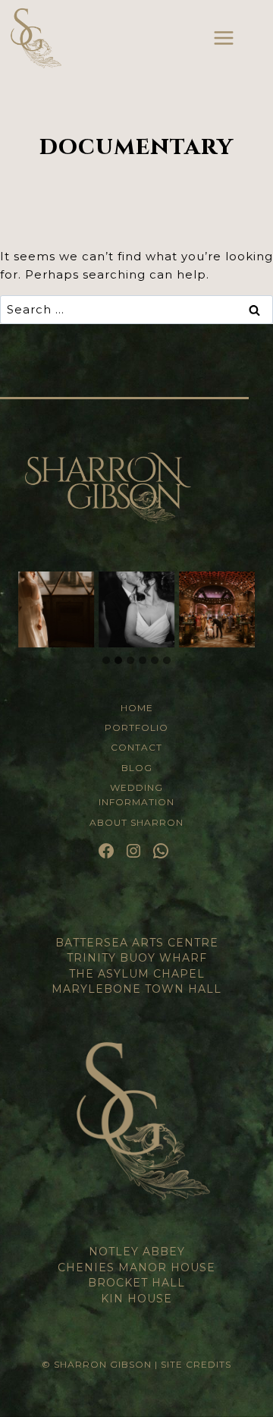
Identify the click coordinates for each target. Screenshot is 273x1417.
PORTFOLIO (136, 727)
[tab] (106, 660)
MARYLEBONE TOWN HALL (136, 989)
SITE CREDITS (196, 1364)
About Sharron (136, 822)
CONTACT (136, 747)
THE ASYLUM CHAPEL (137, 974)
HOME (137, 707)
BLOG (136, 767)
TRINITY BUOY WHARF (137, 958)
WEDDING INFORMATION (136, 795)
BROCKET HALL (136, 1282)
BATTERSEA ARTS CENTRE (136, 942)
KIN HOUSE (136, 1298)
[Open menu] (223, 37)
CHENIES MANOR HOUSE (136, 1267)
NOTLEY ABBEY (137, 1251)
